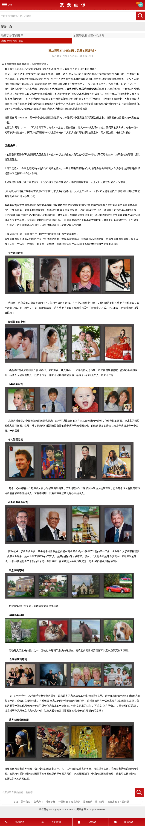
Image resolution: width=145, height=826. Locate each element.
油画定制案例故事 (12, 35)
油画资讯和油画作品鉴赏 (89, 35)
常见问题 (124, 801)
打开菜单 (4, 4)
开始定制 (56, 822)
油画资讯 (87, 801)
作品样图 (63, 801)
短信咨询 (128, 822)
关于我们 (25, 801)
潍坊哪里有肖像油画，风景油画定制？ (28, 64)
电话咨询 (20, 822)
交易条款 (75, 801)
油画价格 (50, 801)
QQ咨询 (92, 822)
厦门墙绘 (99, 801)
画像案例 (112, 801)
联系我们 (38, 801)
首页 (15, 801)
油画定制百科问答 (12, 40)
